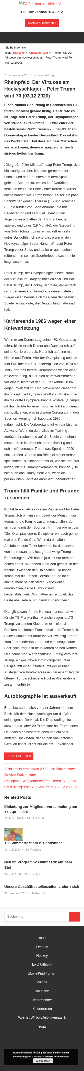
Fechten (42, 947)
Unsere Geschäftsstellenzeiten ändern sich (41, 887)
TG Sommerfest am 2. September (33, 843)
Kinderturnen (42, 1009)
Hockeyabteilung (43, 75)
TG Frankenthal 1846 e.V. (42, 12)
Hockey (42, 956)
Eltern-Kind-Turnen (42, 973)
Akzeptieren (43, 1061)
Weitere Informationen (57, 1056)
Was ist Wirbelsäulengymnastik (42, 1017)
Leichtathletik (42, 964)
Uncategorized (19, 756)
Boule (42, 938)
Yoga (42, 1026)
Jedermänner (42, 1000)
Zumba (42, 982)
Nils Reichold (35, 818)
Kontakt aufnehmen (41, 23)
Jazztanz (42, 991)
